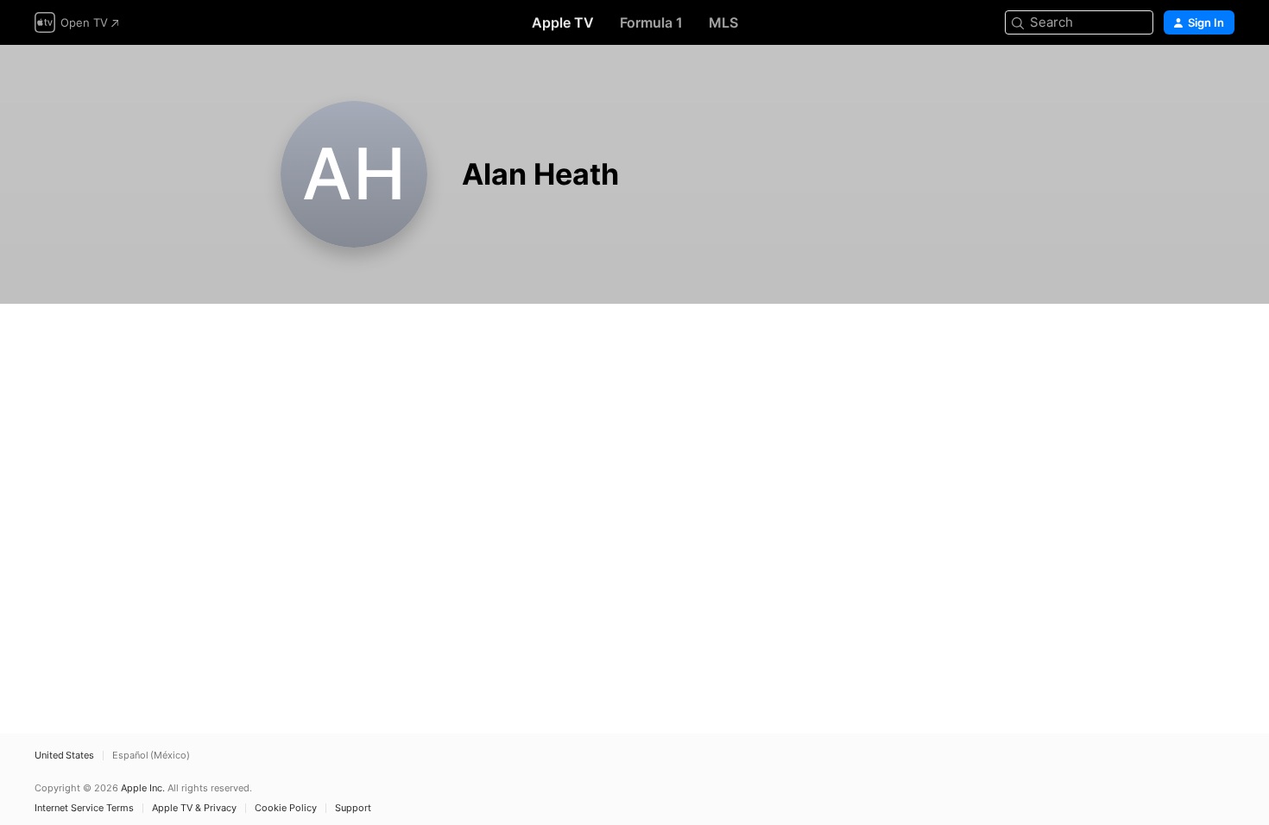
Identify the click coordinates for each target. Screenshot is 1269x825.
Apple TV (563, 22)
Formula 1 (651, 22)
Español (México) (151, 755)
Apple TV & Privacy (194, 808)
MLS (723, 22)
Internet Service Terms (84, 808)
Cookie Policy (286, 808)
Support (353, 808)
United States (64, 755)
